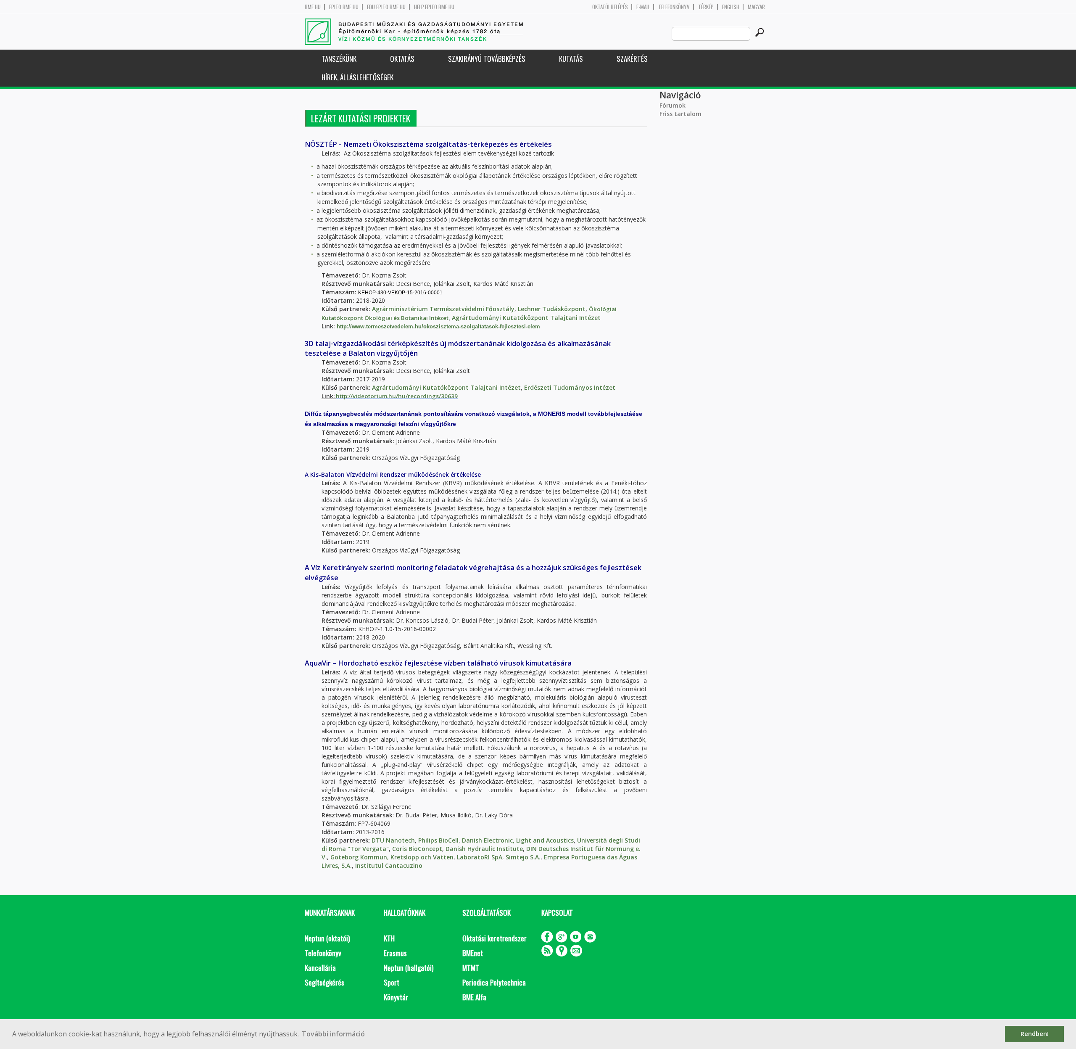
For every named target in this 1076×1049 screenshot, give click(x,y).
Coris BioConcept (417, 849)
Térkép (706, 7)
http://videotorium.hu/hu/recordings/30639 (397, 396)
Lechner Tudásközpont (551, 309)
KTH (389, 938)
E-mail (643, 7)
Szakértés (632, 58)
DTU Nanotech (393, 840)
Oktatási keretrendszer (494, 938)
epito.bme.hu (344, 7)
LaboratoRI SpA (479, 857)
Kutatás (571, 58)
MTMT (470, 967)
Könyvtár (396, 997)
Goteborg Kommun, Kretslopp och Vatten (392, 857)
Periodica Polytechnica (494, 982)
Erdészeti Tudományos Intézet (569, 387)
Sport (391, 982)
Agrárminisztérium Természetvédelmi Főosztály (443, 309)
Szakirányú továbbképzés (486, 58)
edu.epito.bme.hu (386, 7)
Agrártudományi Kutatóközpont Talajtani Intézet (526, 318)
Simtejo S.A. (523, 857)
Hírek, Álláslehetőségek (357, 77)
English (730, 7)
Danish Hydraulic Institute (484, 849)
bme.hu (313, 7)
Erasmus (395, 953)
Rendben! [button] (1035, 1034)
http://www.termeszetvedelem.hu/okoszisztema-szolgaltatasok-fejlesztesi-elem (438, 326)
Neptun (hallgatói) (408, 967)
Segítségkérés (324, 982)
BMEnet (472, 953)
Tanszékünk (339, 58)
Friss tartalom (680, 114)
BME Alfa (474, 997)
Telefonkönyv (674, 7)
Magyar (756, 7)
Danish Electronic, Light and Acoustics (518, 840)
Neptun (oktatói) (327, 938)
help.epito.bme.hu (434, 7)
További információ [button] (333, 1033)
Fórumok (672, 105)
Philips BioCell (438, 840)
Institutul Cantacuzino (388, 865)
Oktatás (402, 58)
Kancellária (320, 967)
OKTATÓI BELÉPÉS (610, 7)
